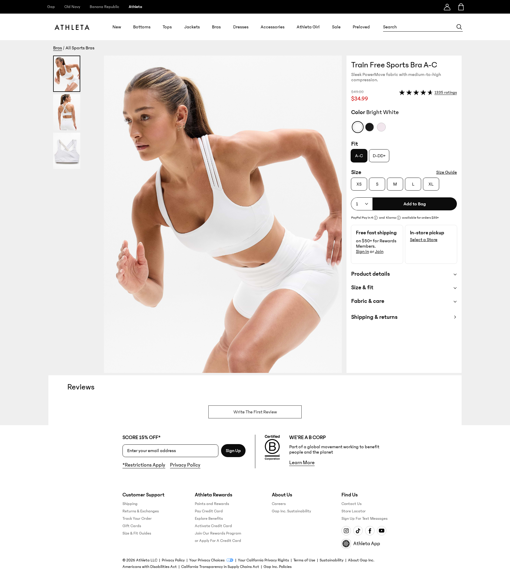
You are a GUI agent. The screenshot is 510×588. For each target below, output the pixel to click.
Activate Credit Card (213, 526)
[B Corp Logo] (272, 447)
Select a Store (423, 239)
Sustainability (332, 560)
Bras (216, 27)
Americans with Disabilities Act (149, 566)
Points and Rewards (212, 503)
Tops (167, 27)
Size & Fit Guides (136, 533)
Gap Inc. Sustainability (291, 511)
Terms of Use (304, 560)
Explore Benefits (209, 518)
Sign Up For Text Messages (364, 518)
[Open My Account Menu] (447, 7)
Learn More (302, 463)
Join (379, 251)
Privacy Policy (185, 465)
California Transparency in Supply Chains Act (220, 566)
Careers (279, 503)
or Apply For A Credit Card (218, 540)
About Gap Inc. (361, 560)
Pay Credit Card (209, 511)
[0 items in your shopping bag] (461, 7)
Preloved (361, 27)
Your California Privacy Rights (263, 560)
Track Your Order (137, 518)
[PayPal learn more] (375, 218)
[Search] (459, 26)
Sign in (362, 251)
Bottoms (142, 27)
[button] (197, 214)
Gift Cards (131, 526)
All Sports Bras (80, 48)
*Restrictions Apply (143, 465)
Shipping (130, 503)
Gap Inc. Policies (278, 566)
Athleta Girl (308, 27)
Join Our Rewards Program (218, 533)
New (116, 27)
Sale (336, 27)
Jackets (192, 27)
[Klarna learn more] (398, 218)
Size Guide (446, 172)
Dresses (241, 27)
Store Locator (353, 511)
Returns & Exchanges (140, 511)
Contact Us (351, 503)
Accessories (273, 27)
